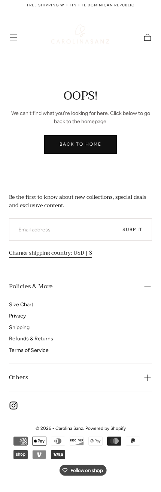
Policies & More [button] (31, 286)
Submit (132, 229)
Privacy (17, 316)
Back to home (80, 144)
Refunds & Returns (31, 338)
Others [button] (18, 377)
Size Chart (21, 304)
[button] (13, 37)
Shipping (19, 327)
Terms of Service (29, 350)
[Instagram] (13, 405)
